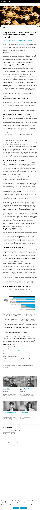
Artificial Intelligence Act (21, 44)
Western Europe (30, 430)
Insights (5, 4)
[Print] (17, 442)
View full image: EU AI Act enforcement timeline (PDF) (13, 312)
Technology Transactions (12, 394)
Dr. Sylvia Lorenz (12, 40)
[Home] (7, 1)
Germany (13, 433)
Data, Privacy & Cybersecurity (25, 394)
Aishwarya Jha (30, 40)
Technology (14, 395)
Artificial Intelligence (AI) (7, 392)
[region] (20, 504)
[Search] (38, 1)
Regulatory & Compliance (7, 417)
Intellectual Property (33, 392)
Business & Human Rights (7, 418)
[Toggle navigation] (2, 1)
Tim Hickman (5, 40)
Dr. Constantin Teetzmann (21, 40)
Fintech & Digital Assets (7, 395)
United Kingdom (6, 433)
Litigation (14, 417)
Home (2, 4)
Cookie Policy (6, 505)
